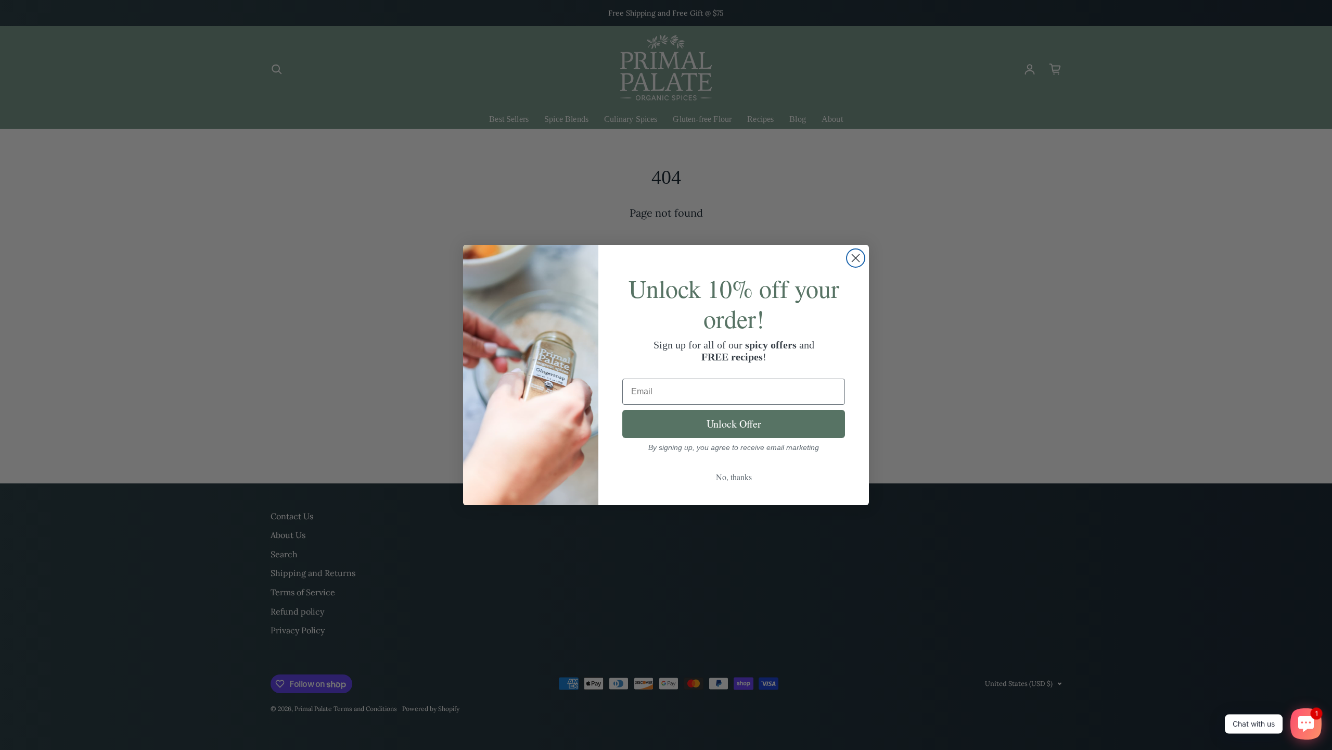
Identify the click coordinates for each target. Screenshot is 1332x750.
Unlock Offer (734, 424)
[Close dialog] (856, 258)
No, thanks (734, 476)
